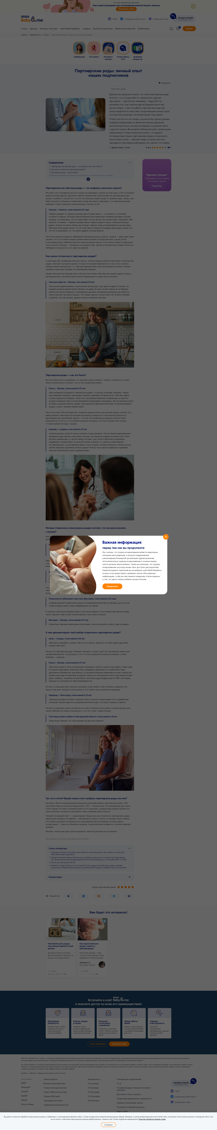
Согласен (108, 1124)
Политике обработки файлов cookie (152, 1119)
